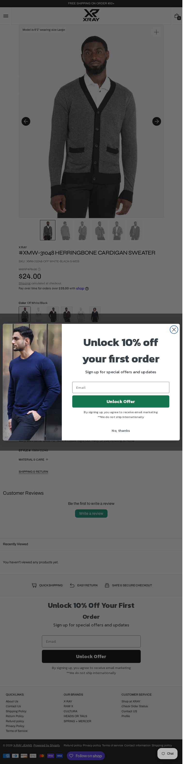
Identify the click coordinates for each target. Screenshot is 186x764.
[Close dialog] (174, 329)
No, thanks (121, 430)
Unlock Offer (121, 401)
